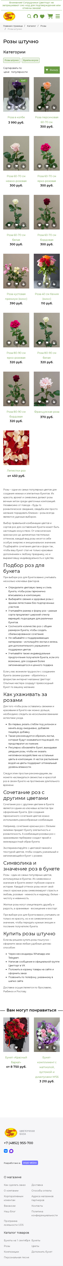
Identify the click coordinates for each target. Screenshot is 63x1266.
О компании (11, 1190)
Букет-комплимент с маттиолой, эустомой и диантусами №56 (46, 1067)
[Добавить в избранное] (9, 107)
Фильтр (54, 70)
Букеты (36, 1240)
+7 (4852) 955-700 (18, 1143)
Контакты (37, 1205)
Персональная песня (16, 1257)
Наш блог (10, 1211)
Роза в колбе (16, 117)
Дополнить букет (42, 1251)
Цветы (35, 1246)
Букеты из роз (30, 60)
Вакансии (10, 1205)
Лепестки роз (16, 470)
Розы (7, 1246)
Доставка (37, 1185)
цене (7, 72)
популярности (19, 72)
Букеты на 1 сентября (17, 1240)
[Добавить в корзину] (16, 107)
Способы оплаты (42, 1190)
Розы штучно (12, 60)
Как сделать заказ (15, 1185)
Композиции (11, 1251)
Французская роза (46, 411)
